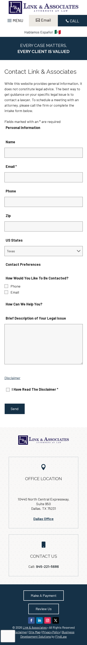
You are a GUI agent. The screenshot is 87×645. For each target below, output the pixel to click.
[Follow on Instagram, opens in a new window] (47, 620)
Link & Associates (35, 627)
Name (10, 142)
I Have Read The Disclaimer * (35, 389)
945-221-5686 (47, 566)
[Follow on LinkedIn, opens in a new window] (39, 620)
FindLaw (61, 636)
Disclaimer (12, 378)
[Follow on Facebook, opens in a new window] (31, 620)
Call (74, 20)
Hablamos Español (38, 32)
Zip (8, 215)
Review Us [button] (44, 609)
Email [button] (46, 20)
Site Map (34, 632)
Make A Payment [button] (43, 595)
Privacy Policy (51, 632)
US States (14, 240)
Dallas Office (43, 518)
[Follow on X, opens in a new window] (55, 620)
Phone (11, 191)
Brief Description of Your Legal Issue (36, 318)
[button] (14, 19)
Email (11, 166)
